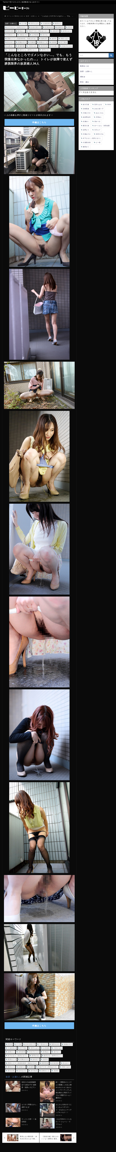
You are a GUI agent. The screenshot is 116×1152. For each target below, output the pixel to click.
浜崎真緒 (86, 109)
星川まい (45, 35)
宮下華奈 (63, 42)
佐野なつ (86, 130)
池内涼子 (44, 38)
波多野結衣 (87, 117)
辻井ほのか (49, 27)
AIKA (109, 104)
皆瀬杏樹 (21, 46)
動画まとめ (84, 66)
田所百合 (44, 46)
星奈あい (21, 31)
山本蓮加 (35, 35)
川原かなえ (33, 46)
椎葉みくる (43, 42)
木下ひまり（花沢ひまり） (17, 27)
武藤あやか (22, 42)
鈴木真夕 (54, 46)
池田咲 (54, 38)
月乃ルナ (97, 130)
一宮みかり (11, 50)
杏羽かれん (46, 50)
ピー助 (24, 23)
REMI (70, 27)
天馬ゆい (99, 117)
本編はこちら (39, 122)
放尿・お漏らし (11, 23)
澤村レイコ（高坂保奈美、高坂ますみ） (22, 38)
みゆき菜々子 (36, 27)
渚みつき (97, 121)
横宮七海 (86, 125)
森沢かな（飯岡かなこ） (29, 50)
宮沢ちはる (34, 23)
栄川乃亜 (86, 104)
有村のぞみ (100, 134)
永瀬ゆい (86, 121)
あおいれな (100, 113)
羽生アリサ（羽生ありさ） (38, 31)
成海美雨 (55, 31)
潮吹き (83, 77)
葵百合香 (10, 31)
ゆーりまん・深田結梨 (102, 125)
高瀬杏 (32, 42)
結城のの (60, 27)
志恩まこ (10, 46)
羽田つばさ (65, 38)
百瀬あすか (87, 134)
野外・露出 (84, 82)
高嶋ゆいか (11, 35)
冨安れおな (67, 31)
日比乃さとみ (67, 46)
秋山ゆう (10, 42)
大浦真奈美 (47, 23)
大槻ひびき (87, 113)
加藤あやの (24, 35)
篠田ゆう (58, 23)
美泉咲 (53, 42)
